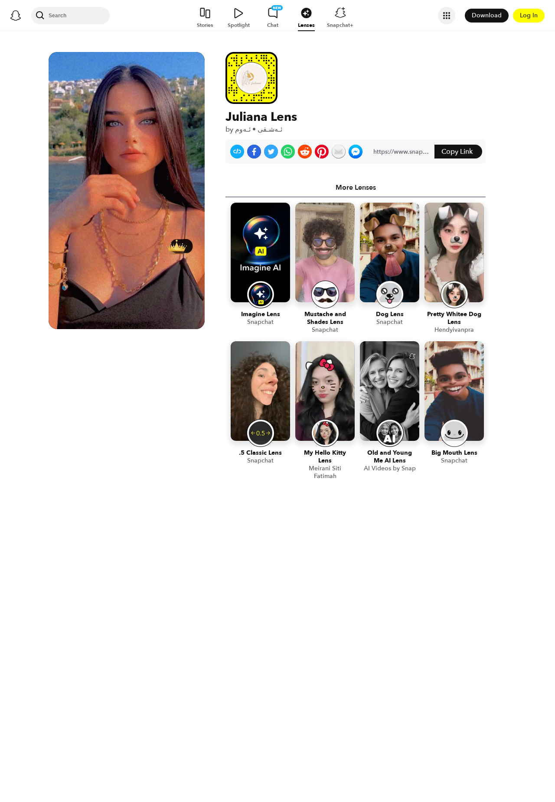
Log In (529, 15)
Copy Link (457, 151)
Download (487, 15)
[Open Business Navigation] (446, 15)
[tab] (355, 187)
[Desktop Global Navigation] (15, 15)
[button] (237, 151)
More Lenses (356, 187)
